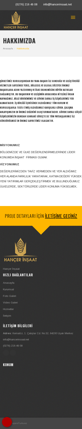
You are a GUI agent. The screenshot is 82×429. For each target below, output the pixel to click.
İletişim (7, 315)
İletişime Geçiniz (61, 216)
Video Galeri (10, 302)
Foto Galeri (9, 295)
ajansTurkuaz (19, 423)
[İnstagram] (13, 352)
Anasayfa (8, 48)
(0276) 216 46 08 (26, 4)
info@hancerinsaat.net (57, 4)
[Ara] (7, 422)
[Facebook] (6, 352)
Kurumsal (8, 289)
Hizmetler (8, 309)
